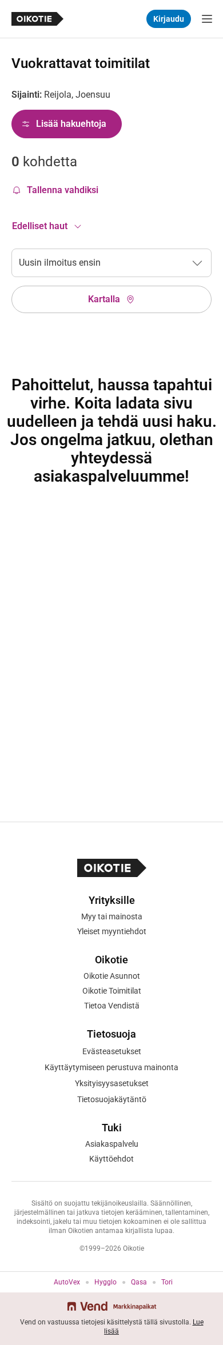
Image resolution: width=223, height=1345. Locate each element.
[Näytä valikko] (207, 18)
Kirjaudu (168, 18)
